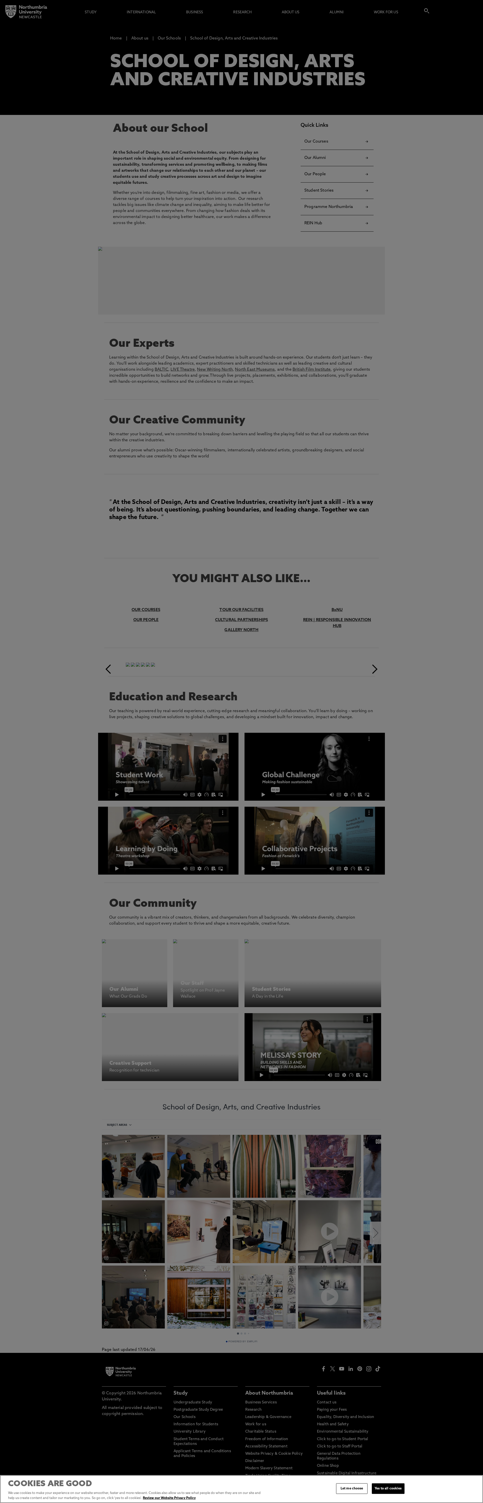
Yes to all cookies (388, 1488)
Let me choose (352, 1488)
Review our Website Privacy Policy (169, 1497)
